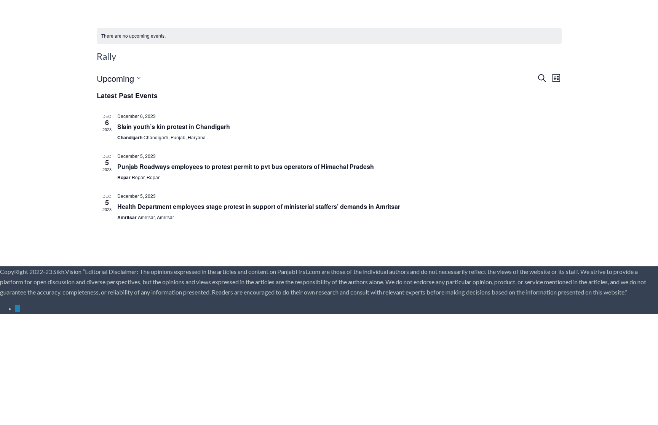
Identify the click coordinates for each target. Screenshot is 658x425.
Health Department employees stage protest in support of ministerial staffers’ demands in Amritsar (258, 206)
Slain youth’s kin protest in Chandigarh (173, 126)
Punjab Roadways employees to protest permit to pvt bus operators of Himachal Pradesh (245, 166)
